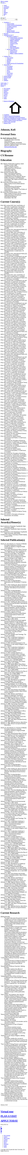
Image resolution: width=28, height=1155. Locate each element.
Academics (6, 6)
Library (5, 1137)
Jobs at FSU (10, 73)
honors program (11, 30)
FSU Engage (7, 1135)
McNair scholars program (13, 32)
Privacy (5, 1141)
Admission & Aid (8, 35)
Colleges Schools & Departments (12, 116)
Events (8, 72)
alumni (5, 79)
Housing (9, 60)
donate (2, 86)
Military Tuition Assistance (16, 53)
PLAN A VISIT (9, 1116)
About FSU (6, 64)
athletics (6, 12)
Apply (5, 5)
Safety (5, 1147)
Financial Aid (13, 52)
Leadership (9, 67)
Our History (10, 66)
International (13, 46)
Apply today (4, 83)
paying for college (11, 49)
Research (6, 8)
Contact (6, 1139)
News (8, 70)
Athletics (9, 59)
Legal (5, 1145)
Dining (8, 62)
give (5, 11)
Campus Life (7, 56)
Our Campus (10, 57)
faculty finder (10, 28)
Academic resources (12, 26)
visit (5, 9)
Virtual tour (7, 1111)
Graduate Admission (15, 39)
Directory (6, 1144)
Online (11, 45)
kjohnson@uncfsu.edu (10, 147)
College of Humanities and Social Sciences (14, 117)
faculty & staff (7, 77)
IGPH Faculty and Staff (9, 121)
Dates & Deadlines (14, 47)
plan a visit (3, 84)
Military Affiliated (14, 40)
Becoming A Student (12, 36)
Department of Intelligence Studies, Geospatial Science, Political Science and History (15, 119)
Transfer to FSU (14, 43)
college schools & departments (14, 25)
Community (10, 69)
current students (7, 76)
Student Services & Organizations (15, 63)
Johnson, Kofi (7, 123)
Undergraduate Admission (16, 38)
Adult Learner (13, 42)
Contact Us (9, 74)
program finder (10, 23)
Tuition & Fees (13, 50)
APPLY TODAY (9, 1120)
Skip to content (4, 1)
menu (5, 14)
